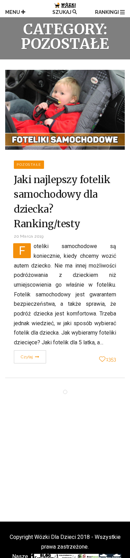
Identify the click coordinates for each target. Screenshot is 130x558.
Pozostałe (29, 164)
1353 (111, 359)
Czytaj (27, 356)
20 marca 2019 (29, 236)
